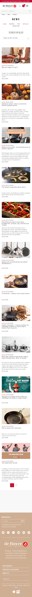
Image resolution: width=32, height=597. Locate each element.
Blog (4, 24)
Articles (26, 24)
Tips (18, 24)
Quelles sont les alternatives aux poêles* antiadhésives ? (15, 262)
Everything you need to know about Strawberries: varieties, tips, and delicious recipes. (15, 223)
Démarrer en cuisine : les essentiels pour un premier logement (16, 147)
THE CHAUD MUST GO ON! (9, 463)
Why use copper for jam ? (10, 67)
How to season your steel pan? (11, 428)
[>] (20, 485)
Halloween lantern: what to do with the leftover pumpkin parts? (14, 104)
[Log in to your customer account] (20, 6)
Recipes (11, 24)
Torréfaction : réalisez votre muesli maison (16, 293)
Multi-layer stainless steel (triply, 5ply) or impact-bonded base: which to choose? (15, 357)
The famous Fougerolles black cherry (14, 187)
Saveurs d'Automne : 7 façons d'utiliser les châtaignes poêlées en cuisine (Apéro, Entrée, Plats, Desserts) (15, 326)
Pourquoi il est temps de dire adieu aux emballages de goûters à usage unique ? (14, 397)
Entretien (16, 26)
